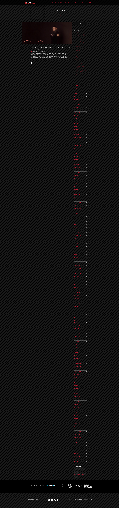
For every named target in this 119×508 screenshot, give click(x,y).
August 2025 (76, 115)
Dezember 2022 (77, 200)
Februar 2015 (77, 456)
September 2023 (77, 175)
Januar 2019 (76, 328)
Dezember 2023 (77, 167)
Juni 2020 (76, 281)
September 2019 (77, 306)
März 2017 (76, 388)
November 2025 (77, 107)
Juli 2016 (76, 410)
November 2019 (77, 301)
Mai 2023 (76, 186)
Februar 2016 (77, 423)
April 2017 (76, 385)
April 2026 (76, 93)
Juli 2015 (76, 442)
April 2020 (76, 287)
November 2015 (77, 431)
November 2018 (77, 333)
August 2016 (76, 407)
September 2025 (77, 112)
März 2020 (76, 290)
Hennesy (35, 51)
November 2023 (77, 170)
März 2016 (76, 420)
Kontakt (89, 2)
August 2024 (76, 148)
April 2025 (76, 126)
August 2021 (76, 243)
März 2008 (76, 461)
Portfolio (82, 2)
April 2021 (76, 254)
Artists (75, 469)
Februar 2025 (77, 131)
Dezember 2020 (77, 265)
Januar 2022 (76, 230)
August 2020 (76, 276)
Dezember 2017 (77, 363)
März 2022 (76, 224)
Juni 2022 (76, 216)
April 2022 (76, 221)
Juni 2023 (76, 183)
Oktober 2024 (77, 142)
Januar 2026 (76, 101)
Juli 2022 (76, 213)
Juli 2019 (76, 311)
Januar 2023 (76, 197)
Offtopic (75, 2)
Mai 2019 (76, 317)
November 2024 (77, 140)
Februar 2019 (77, 325)
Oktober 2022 (77, 205)
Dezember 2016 (77, 396)
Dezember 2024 (77, 137)
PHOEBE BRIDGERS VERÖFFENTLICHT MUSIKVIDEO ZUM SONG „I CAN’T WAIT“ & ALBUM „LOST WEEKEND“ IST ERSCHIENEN (80, 70)
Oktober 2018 (77, 336)
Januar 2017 (76, 393)
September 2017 (77, 371)
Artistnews (68, 2)
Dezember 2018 (77, 330)
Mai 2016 (76, 415)
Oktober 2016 (77, 401)
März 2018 (76, 355)
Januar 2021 (76, 262)
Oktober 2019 (77, 303)
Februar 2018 (77, 358)
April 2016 (76, 418)
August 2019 (76, 309)
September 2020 (77, 273)
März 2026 (76, 96)
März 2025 (76, 129)
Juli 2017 (76, 377)
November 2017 (77, 366)
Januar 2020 (76, 295)
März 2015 (76, 453)
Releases (76, 477)
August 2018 (76, 341)
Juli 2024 (76, 151)
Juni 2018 (76, 347)
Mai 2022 (76, 219)
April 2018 (76, 352)
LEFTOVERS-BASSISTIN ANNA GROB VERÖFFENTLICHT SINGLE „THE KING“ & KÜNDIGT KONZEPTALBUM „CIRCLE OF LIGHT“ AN (80, 59)
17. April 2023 (42, 51)
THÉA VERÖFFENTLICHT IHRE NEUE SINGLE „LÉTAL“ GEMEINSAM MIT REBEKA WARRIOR (80, 35)
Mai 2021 (76, 251)
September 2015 (77, 437)
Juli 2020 (76, 279)
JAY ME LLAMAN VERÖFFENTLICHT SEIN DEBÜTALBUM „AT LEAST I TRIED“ (51, 48)
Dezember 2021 (77, 232)
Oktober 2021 (77, 238)
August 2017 (76, 374)
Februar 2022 (77, 227)
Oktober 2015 (77, 434)
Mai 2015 (76, 448)
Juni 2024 (76, 153)
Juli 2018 (76, 344)
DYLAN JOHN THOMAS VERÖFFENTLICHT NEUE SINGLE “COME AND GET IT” (80, 42)
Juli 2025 (76, 118)
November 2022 (77, 202)
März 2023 (76, 191)
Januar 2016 (76, 426)
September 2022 (77, 208)
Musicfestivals (77, 474)
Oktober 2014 (77, 459)
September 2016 (77, 404)
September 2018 (77, 339)
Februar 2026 (77, 99)
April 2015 (76, 450)
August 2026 (76, 82)
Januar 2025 (76, 134)
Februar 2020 (77, 292)
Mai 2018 (76, 350)
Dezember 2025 (77, 104)
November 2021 (77, 235)
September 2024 (77, 145)
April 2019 (76, 320)
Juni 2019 (76, 314)
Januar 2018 (76, 360)
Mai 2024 (76, 156)
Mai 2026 (76, 91)
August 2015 (76, 440)
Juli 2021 (76, 246)
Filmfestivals (81, 469)
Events (51, 2)
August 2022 (76, 211)
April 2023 (76, 189)
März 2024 (76, 161)
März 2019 (76, 322)
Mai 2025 (76, 123)
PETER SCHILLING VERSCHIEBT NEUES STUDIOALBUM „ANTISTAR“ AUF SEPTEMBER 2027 (79, 49)
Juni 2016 (76, 412)
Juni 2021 (76, 249)
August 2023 (76, 178)
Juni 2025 (76, 121)
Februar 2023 (77, 194)
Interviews (76, 471)
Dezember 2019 (77, 298)
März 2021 (76, 257)
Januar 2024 (76, 164)
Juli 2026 (76, 85)
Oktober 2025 (77, 110)
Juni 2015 (76, 445)
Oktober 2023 (77, 172)
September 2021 (77, 241)
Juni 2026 (76, 88)
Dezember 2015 (77, 429)
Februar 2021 (77, 260)
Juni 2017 (76, 380)
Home (46, 2)
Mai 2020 (76, 284)
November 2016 (77, 399)
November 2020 (77, 268)
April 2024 (76, 159)
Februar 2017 (77, 390)
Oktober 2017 (77, 369)
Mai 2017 (76, 382)
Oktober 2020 (77, 270)
